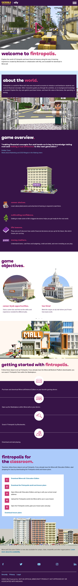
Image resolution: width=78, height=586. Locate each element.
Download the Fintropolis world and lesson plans (28, 485)
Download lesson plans (13, 512)
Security (5, 574)
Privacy (12, 574)
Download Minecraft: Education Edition (25, 478)
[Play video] (39, 28)
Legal (19, 574)
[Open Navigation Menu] (75, 3)
